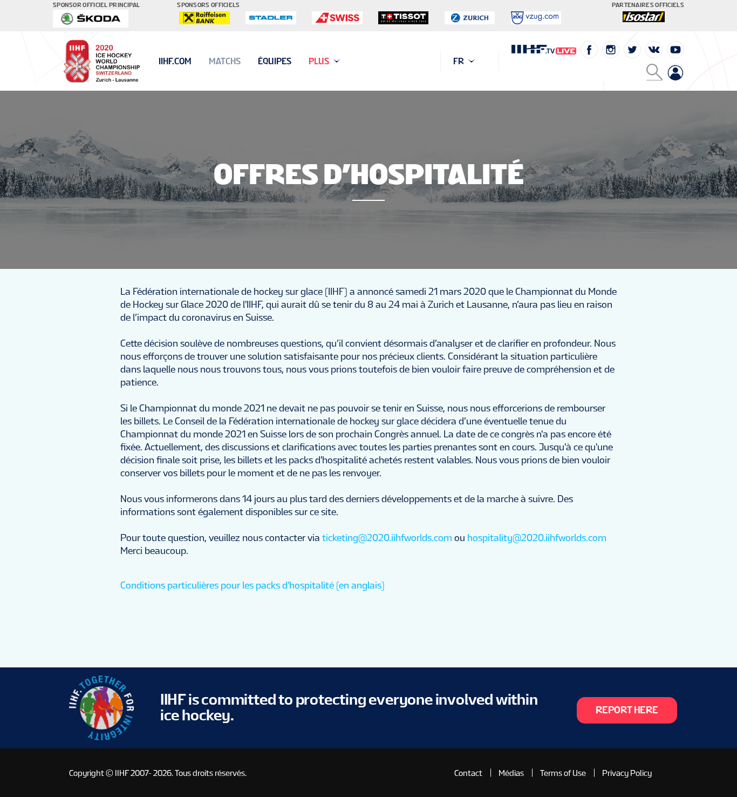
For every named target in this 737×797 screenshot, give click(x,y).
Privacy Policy (627, 773)
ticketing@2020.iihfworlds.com (387, 537)
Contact (468, 773)
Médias (511, 773)
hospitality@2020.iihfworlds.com (536, 537)
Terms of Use (563, 773)
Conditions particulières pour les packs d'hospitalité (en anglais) (252, 585)
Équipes (274, 61)
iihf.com (175, 61)
